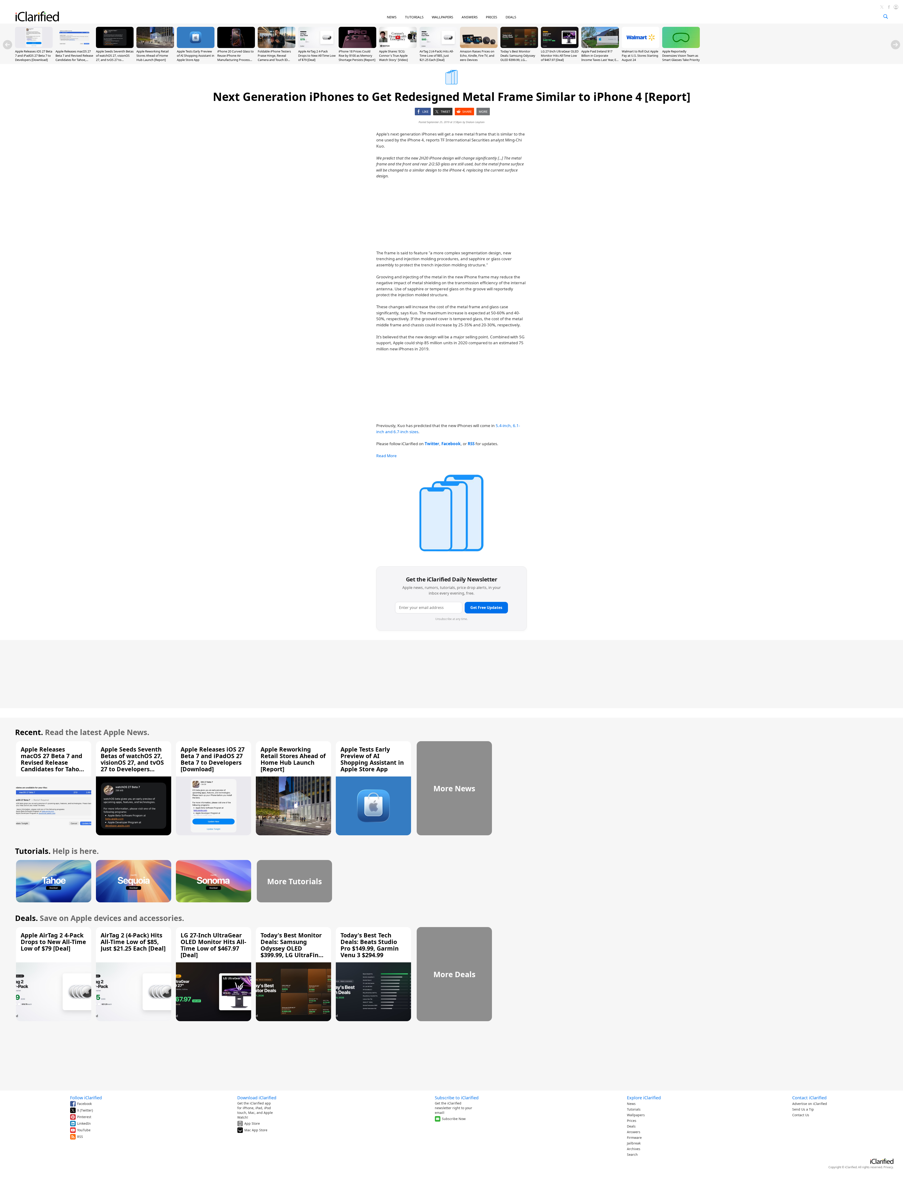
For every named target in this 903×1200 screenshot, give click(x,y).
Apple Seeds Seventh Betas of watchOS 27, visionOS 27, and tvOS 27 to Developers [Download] (115, 57)
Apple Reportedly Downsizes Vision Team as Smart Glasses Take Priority (681, 55)
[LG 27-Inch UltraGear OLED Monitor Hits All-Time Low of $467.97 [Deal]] (559, 46)
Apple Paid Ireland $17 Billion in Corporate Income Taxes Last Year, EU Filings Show (599, 57)
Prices (631, 1120)
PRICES (491, 17)
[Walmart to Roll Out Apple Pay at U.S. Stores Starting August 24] (640, 46)
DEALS (511, 17)
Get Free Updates (486, 607)
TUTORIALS (414, 17)
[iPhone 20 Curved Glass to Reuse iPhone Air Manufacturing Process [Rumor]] (236, 46)
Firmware (634, 1137)
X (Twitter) (85, 1110)
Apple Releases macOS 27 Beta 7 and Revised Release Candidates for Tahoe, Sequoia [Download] (74, 57)
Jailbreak (634, 1143)
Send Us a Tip (803, 1109)
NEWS (391, 17)
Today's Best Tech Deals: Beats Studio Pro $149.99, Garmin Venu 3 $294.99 (370, 945)
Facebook (84, 1103)
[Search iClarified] (885, 16)
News (631, 1103)
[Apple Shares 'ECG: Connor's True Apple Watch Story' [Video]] (398, 46)
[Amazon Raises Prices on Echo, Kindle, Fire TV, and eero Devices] (479, 46)
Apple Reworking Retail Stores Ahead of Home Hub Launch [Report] (152, 55)
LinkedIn (84, 1123)
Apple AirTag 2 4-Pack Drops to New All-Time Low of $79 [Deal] (317, 55)
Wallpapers (636, 1115)
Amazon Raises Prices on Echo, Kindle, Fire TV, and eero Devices (477, 55)
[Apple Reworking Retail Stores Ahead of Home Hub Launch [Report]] (155, 46)
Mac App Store (255, 1130)
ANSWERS (470, 17)
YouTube (84, 1130)
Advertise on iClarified (809, 1103)
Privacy (888, 1167)
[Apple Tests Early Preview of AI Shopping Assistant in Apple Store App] (195, 46)
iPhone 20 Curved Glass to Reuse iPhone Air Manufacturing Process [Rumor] (235, 57)
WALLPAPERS (442, 17)
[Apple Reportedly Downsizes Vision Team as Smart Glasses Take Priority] (681, 46)
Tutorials (634, 1109)
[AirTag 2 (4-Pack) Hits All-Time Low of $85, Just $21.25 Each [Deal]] (438, 46)
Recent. (29, 732)
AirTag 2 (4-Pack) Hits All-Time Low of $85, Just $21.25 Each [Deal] (437, 55)
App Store (252, 1123)
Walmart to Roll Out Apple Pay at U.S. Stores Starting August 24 (640, 55)
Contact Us (800, 1115)
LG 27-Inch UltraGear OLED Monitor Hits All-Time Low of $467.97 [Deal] (559, 55)
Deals (631, 1126)
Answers (633, 1132)
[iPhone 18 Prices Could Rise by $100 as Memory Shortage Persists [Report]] (357, 46)
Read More (386, 455)
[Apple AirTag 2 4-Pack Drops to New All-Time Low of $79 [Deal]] (317, 46)
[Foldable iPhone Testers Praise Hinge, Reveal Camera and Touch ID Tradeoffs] (276, 46)
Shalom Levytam (475, 122)
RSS (80, 1136)
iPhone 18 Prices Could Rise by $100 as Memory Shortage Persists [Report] (357, 55)
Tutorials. (33, 851)
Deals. (26, 918)
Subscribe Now (454, 1118)
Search (632, 1154)
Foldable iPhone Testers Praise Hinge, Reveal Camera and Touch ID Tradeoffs (274, 57)
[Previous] (7, 44)
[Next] (895, 44)
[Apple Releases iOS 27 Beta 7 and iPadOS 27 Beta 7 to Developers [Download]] (34, 46)
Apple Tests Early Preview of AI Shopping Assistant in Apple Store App (195, 55)
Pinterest (84, 1117)
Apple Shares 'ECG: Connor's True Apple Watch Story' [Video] (393, 55)
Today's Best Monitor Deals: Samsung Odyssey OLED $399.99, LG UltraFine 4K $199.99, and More (518, 60)
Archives (633, 1149)
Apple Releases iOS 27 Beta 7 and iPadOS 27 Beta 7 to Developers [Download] (33, 55)
